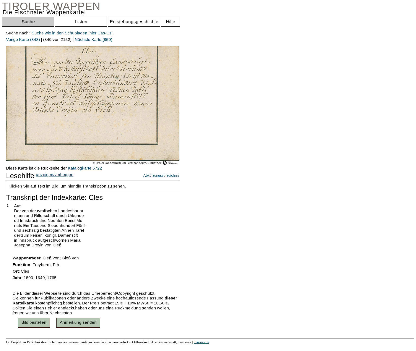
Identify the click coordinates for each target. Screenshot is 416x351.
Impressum (201, 342)
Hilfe (211, 347)
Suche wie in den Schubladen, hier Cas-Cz (72, 33)
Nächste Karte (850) (93, 39)
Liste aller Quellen (152, 347)
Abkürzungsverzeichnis (161, 175)
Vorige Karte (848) (23, 39)
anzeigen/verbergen (54, 174)
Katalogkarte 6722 (85, 168)
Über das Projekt (187, 347)
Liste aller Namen (116, 347)
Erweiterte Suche (22, 347)
